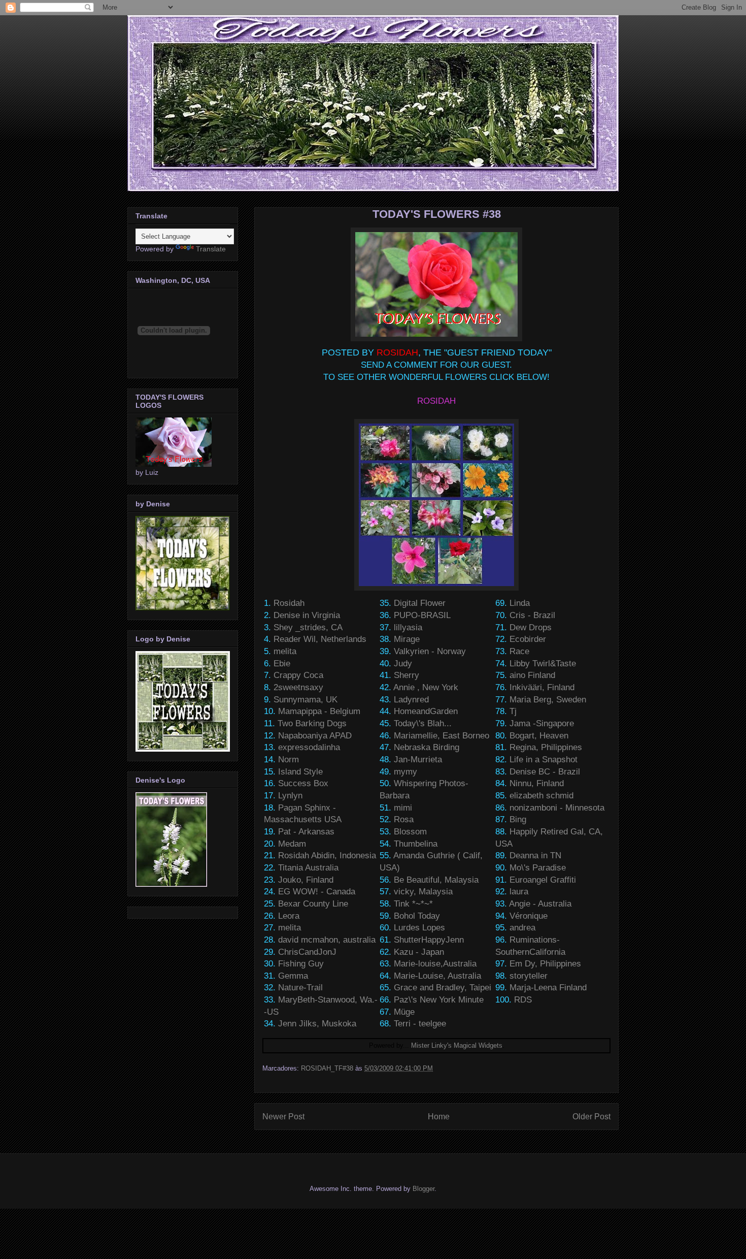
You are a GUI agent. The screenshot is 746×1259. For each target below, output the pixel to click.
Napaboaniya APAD (315, 735)
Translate (211, 249)
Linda (520, 603)
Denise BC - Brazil (545, 772)
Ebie (282, 663)
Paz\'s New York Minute (439, 1000)
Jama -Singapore (542, 723)
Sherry (406, 675)
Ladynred (411, 699)
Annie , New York (425, 687)
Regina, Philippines (546, 747)
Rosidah (289, 603)
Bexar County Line (313, 904)
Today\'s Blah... (423, 723)
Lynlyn (290, 795)
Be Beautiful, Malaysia (436, 880)
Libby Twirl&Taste (543, 663)
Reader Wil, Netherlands (320, 639)
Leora (288, 916)
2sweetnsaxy (298, 687)
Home (439, 1116)
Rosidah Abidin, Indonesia (327, 855)
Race (519, 651)
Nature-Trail (300, 987)
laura (519, 891)
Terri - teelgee (420, 1023)
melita (285, 651)
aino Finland (532, 675)
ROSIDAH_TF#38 (327, 1068)
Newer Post (283, 1116)
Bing (518, 819)
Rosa (404, 819)
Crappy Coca (298, 675)
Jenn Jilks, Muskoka (317, 1023)
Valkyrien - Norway (430, 651)
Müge (404, 1012)
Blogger (423, 1188)
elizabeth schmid (541, 795)
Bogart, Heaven (539, 735)
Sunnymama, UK (305, 699)
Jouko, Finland (305, 880)
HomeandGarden (426, 711)
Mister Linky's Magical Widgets (456, 1045)
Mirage (407, 639)
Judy (403, 663)
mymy (405, 772)
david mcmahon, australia (327, 940)
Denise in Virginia (307, 615)
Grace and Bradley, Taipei (442, 987)
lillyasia (408, 627)
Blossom (410, 831)
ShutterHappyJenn (429, 940)
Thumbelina (415, 844)
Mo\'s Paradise (538, 868)
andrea (522, 927)
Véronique (529, 916)
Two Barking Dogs (312, 723)
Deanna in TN (535, 855)
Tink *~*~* (413, 904)
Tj (513, 711)
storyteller (529, 976)
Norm (288, 759)
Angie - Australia (540, 904)
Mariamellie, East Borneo (441, 735)
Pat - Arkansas (306, 831)
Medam (292, 844)
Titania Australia (308, 868)
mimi (403, 808)
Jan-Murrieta (418, 759)
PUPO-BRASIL (422, 615)
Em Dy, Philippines (545, 964)
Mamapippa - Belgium (319, 711)
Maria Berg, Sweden (548, 699)
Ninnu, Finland (537, 783)
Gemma (293, 976)
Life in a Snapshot (544, 759)
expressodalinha (309, 747)
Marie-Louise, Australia (437, 976)
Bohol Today (417, 916)
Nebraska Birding (426, 747)
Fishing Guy (301, 964)
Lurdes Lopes (419, 927)
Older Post (591, 1116)
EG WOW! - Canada (316, 891)
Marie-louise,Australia (435, 964)
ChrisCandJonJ (307, 952)
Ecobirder (528, 639)
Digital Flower (420, 603)
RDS (523, 1000)
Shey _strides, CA (308, 627)
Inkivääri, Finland (542, 687)
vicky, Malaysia (423, 891)
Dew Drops (531, 627)
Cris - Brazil (532, 615)
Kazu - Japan (419, 952)
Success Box (303, 783)
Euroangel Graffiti (543, 880)
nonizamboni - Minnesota (557, 808)
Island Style (300, 772)
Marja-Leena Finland (548, 987)
